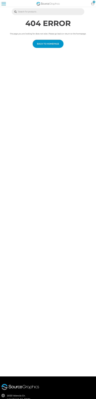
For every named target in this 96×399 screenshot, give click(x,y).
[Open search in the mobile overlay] (48, 11)
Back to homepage (48, 44)
